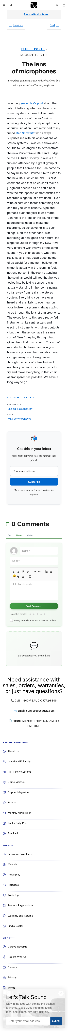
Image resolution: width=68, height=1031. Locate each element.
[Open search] (11, 5)
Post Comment (34, 606)
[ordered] (46, 572)
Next (52, 25)
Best (10, 535)
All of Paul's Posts (21, 397)
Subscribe (34, 481)
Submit (56, 1021)
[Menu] (4, 5)
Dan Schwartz (25, 133)
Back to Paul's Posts (36, 14)
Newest (19, 535)
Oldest (30, 535)
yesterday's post (31, 103)
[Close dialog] (61, 993)
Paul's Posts (33, 49)
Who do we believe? (19, 416)
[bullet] (51, 572)
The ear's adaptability (20, 407)
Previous (18, 25)
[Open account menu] (56, 5)
